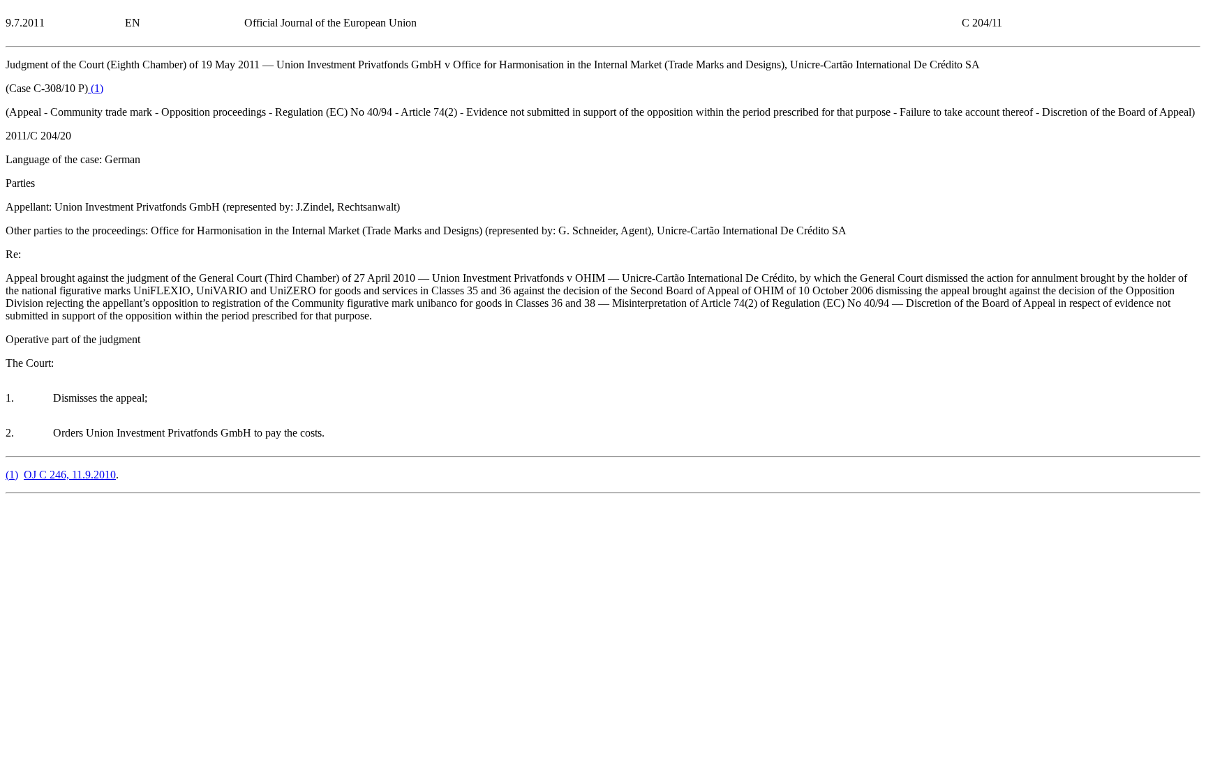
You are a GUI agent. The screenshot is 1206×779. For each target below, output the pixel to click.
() (95, 88)
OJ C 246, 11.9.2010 (70, 475)
